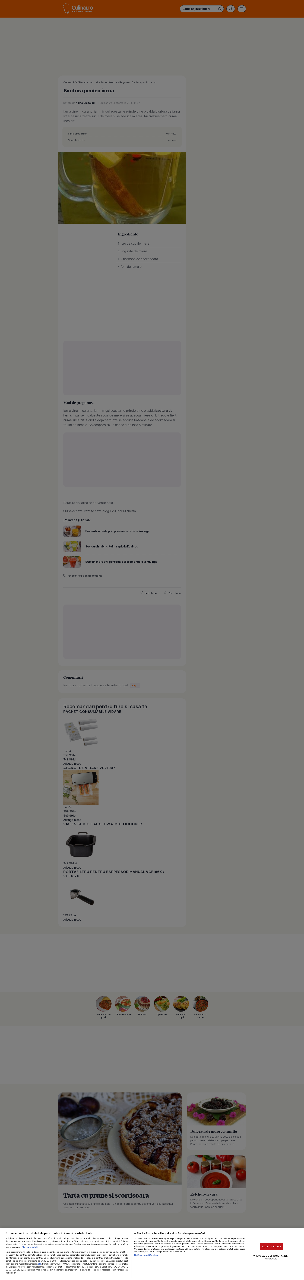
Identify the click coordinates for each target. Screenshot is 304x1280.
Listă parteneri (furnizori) (147, 1255)
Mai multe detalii (30, 1247)
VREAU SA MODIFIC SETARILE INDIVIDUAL (270, 1257)
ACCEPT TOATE (271, 1246)
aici (39, 1263)
